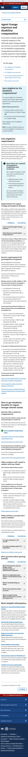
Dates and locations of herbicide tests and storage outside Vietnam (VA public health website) (13, 391)
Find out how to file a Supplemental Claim (13, 458)
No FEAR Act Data (17, 746)
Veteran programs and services (9, 705)
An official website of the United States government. (14, 1)
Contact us (3, 699)
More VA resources (5, 710)
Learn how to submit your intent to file (12, 442)
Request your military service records (11, 552)
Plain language (5, 741)
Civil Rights (13, 734)
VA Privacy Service (6, 746)
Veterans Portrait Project (8, 750)
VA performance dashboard (14, 748)
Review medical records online (9, 511)
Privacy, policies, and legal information (11, 743)
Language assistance (6, 721)
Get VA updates (5, 715)
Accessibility (4, 734)
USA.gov (3, 748)
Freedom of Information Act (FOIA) (10, 736)
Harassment (4, 739)
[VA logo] (2, 7)
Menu (23, 7)
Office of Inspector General (16, 739)
